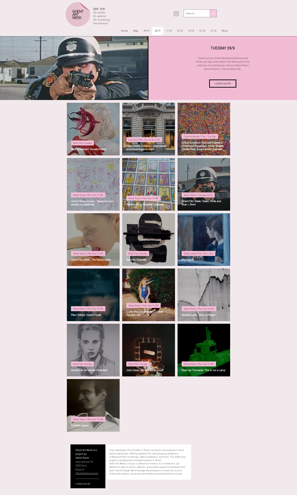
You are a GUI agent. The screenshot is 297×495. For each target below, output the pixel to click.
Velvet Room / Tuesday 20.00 (198, 194)
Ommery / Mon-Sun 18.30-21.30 (144, 139)
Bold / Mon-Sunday (82, 142)
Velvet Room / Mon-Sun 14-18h (88, 194)
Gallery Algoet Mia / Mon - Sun (198, 253)
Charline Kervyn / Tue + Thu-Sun (200, 136)
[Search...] (213, 13)
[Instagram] (176, 13)
